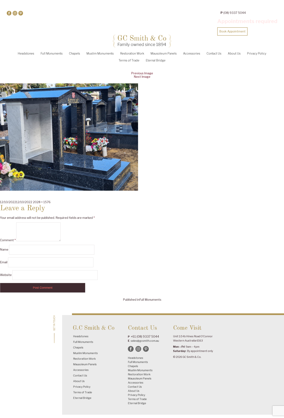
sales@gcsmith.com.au (145, 340)
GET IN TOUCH (54, 323)
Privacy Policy (256, 53)
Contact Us (214, 53)
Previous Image (142, 73)
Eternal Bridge (156, 60)
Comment (8, 240)
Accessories (191, 53)
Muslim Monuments (100, 53)
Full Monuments (52, 53)
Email (3, 262)
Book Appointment (232, 31)
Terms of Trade (129, 60)
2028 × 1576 (42, 202)
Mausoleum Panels (164, 53)
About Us (234, 53)
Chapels (74, 53)
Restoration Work (132, 53)
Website (6, 275)
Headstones (26, 53)
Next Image (142, 76)
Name (4, 249)
